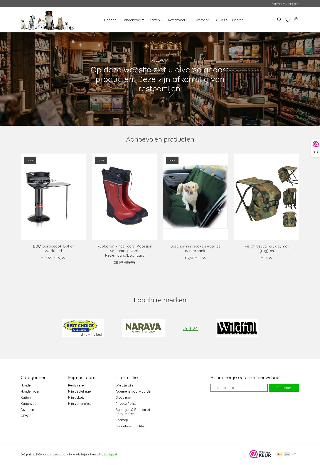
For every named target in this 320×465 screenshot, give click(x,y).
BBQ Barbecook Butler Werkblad (53, 248)
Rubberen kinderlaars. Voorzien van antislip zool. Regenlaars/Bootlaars (124, 251)
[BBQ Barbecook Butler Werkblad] (53, 197)
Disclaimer (123, 397)
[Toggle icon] (279, 20)
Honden (110, 20)
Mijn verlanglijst (79, 403)
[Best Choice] (83, 328)
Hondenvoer (30, 391)
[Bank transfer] (287, 454)
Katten (26, 397)
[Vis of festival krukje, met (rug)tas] (266, 197)
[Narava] (143, 328)
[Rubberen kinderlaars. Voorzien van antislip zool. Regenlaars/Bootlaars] (124, 197)
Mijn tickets (76, 397)
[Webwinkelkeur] (260, 456)
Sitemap (122, 420)
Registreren (77, 385)
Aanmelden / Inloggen (285, 3)
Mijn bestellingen (80, 391)
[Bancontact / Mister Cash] (294, 454)
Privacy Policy (126, 403)
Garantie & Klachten (131, 426)
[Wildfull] (237, 328)
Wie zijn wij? (124, 385)
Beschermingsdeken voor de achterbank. (195, 248)
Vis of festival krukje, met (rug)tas (267, 248)
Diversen (27, 410)
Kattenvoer (29, 403)
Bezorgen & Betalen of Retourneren (133, 412)
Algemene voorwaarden (134, 391)
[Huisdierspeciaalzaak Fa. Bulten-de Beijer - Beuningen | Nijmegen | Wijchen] (47, 20)
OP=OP (221, 20)
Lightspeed (110, 454)
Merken (238, 20)
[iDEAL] (280, 454)
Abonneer (283, 388)
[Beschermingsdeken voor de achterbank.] (195, 197)
